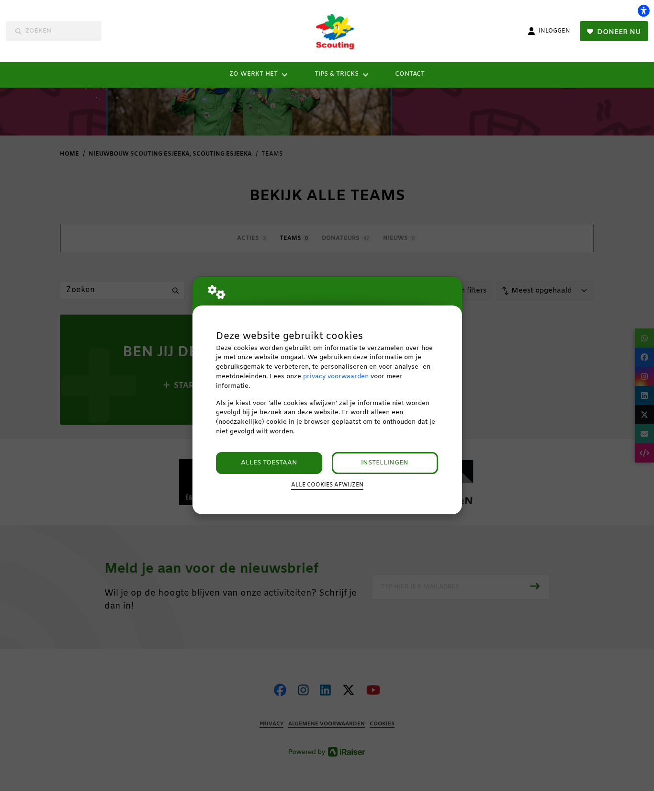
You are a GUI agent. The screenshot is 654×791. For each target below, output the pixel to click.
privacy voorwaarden (336, 377)
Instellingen (384, 463)
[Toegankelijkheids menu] (643, 10)
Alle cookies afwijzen (327, 485)
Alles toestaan (269, 463)
